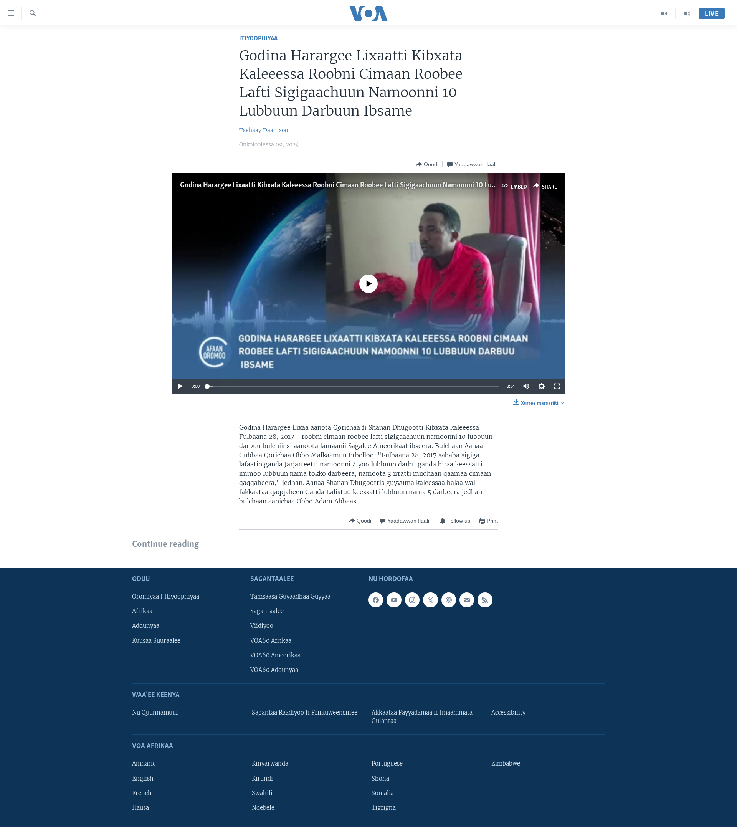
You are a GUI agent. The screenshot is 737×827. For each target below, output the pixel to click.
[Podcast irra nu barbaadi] (448, 599)
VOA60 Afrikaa (270, 640)
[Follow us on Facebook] (375, 599)
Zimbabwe (505, 763)
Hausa (140, 807)
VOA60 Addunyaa (274, 669)
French (142, 792)
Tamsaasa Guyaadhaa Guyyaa (290, 596)
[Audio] (687, 13)
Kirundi (262, 778)
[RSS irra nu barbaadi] (485, 599)
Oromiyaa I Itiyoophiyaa (165, 596)
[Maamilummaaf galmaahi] (466, 599)
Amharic (143, 763)
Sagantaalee (267, 611)
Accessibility (508, 712)
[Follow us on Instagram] (412, 599)
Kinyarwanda (270, 763)
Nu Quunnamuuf (155, 712)
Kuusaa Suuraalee (156, 640)
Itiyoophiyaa (258, 38)
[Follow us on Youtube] (394, 599)
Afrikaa (142, 611)
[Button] (427, 164)
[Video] (664, 13)
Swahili (262, 792)
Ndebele (263, 807)
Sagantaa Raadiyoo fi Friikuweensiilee (304, 712)
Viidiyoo (261, 625)
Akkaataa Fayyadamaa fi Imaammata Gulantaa (422, 716)
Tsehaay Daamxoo (263, 130)
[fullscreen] (557, 386)
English (143, 778)
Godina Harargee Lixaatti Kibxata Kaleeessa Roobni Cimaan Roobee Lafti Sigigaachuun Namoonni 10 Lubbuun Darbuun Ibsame (371, 185)
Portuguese (387, 763)
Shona (380, 778)
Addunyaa (145, 625)
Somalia (383, 792)
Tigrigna (384, 807)
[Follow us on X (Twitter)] (430, 599)
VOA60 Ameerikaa (275, 655)
